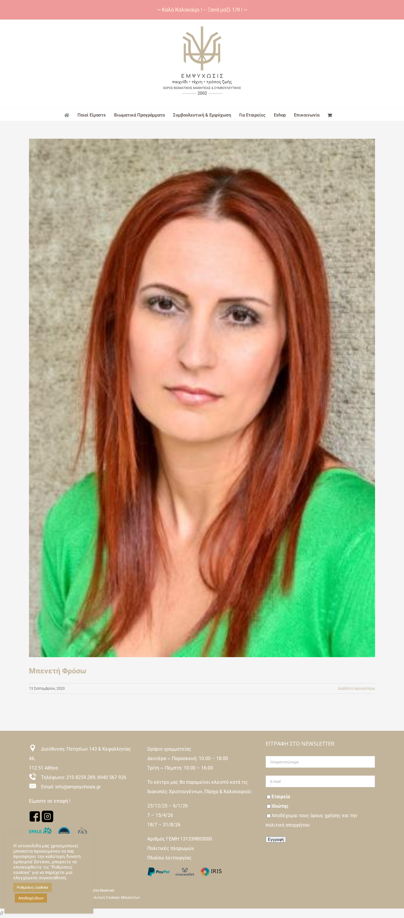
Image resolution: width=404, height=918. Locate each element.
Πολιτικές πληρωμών (170, 848)
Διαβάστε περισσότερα (356, 688)
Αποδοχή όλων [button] (30, 898)
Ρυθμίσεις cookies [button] (32, 887)
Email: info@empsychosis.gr (68, 787)
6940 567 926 (111, 777)
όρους (317, 815)
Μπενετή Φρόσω (57, 671)
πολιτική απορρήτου (288, 825)
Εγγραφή (276, 839)
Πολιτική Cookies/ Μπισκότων (115, 898)
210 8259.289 (80, 777)
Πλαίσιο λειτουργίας (169, 858)
